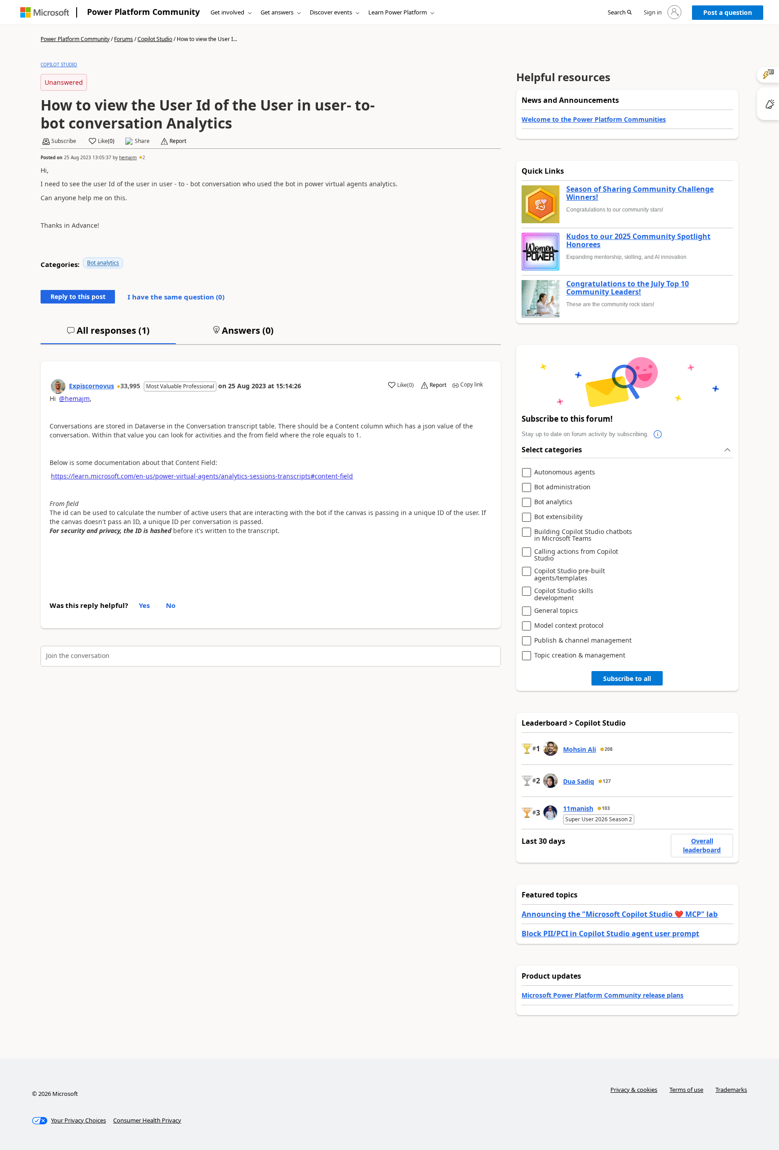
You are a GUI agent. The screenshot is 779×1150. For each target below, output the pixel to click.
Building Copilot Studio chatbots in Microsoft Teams (583, 535)
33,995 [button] (130, 386)
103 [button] (606, 808)
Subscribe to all (627, 678)
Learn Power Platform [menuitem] (397, 12)
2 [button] (143, 157)
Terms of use (686, 1090)
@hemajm (74, 398)
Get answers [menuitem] (277, 12)
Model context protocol (569, 626)
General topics (556, 611)
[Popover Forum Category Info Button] (657, 434)
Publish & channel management (583, 640)
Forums (123, 39)
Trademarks (731, 1090)
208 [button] (609, 749)
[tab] (108, 334)
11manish (578, 808)
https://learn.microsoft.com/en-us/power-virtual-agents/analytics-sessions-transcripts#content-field (202, 476)
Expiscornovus (91, 386)
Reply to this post (77, 296)
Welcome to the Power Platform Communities (594, 119)
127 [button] (607, 781)
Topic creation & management (579, 655)
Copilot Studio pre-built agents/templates (569, 574)
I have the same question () (176, 296)
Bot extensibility (558, 517)
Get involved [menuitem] (227, 12)
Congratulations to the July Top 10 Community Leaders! (627, 288)
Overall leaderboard (702, 845)
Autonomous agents (564, 472)
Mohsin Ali (579, 749)
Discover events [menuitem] (331, 12)
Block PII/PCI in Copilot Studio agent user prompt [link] (610, 933)
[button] (619, 12)
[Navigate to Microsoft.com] (44, 12)
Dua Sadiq (578, 781)
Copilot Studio (154, 39)
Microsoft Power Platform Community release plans (602, 995)
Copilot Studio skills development (563, 594)
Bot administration (562, 487)
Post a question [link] (727, 12)
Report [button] (178, 141)
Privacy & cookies (633, 1090)
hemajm (128, 157)
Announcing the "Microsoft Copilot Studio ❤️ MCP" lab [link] (620, 914)
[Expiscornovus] (58, 386)
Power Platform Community (143, 11)
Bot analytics (103, 263)
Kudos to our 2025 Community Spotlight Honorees (638, 240)
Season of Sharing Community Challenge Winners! (640, 193)
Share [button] (142, 141)
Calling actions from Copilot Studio (576, 555)
